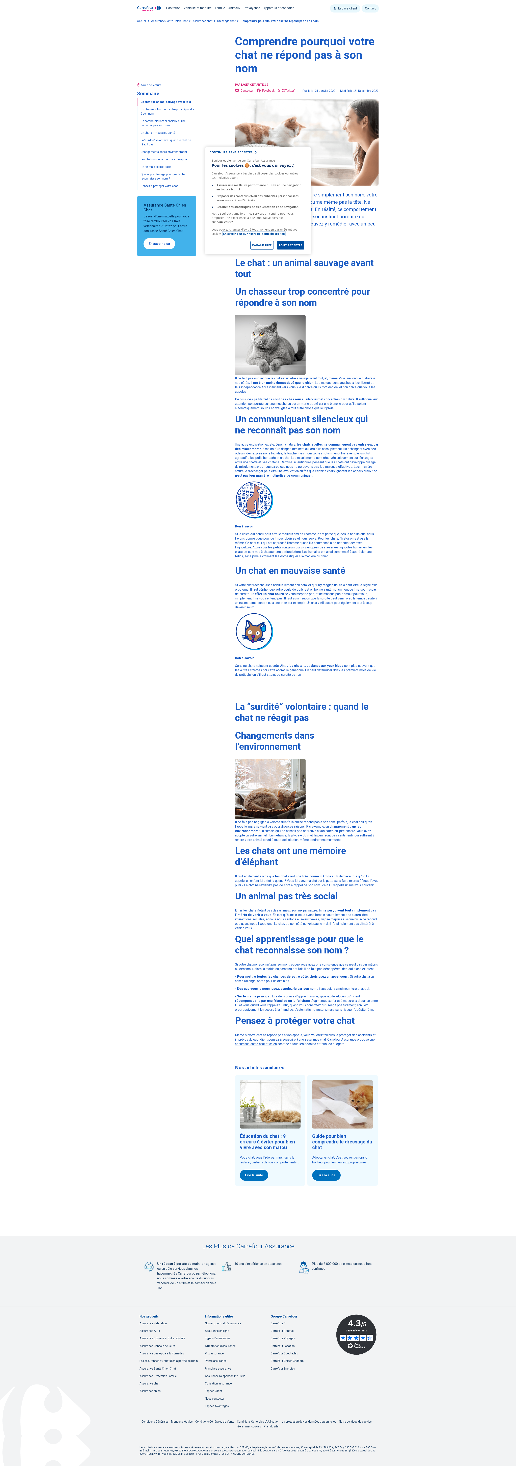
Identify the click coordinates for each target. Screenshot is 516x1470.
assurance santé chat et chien (256, 1044)
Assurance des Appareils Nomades (161, 1353)
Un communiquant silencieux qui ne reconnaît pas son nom (163, 123)
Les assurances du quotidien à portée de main (168, 1360)
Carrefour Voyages (283, 1338)
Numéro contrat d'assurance (223, 1323)
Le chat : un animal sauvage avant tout (166, 101)
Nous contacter (214, 1398)
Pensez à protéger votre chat (159, 186)
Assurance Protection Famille (158, 1376)
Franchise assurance (218, 1368)
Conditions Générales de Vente (215, 1421)
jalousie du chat (302, 835)
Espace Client (213, 1391)
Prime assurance (216, 1360)
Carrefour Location (283, 1346)
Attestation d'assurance (220, 1346)
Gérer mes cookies (249, 1426)
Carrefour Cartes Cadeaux (287, 1360)
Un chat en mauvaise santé (158, 132)
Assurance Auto (149, 1330)
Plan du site (271, 1426)
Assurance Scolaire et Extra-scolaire (162, 1338)
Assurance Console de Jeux (157, 1346)
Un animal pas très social (157, 166)
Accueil (141, 21)
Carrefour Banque (282, 1330)
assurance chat (315, 1039)
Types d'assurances (217, 1338)
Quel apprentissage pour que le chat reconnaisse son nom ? (163, 176)
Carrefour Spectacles (284, 1353)
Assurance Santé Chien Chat (169, 21)
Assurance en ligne (217, 1330)
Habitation (173, 8)
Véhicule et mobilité (198, 8)
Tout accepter (291, 245)
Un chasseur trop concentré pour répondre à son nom (168, 111)
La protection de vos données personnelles (309, 1421)
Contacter (247, 90)
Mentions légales (182, 1421)
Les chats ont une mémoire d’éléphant (165, 159)
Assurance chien (150, 1391)
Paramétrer (262, 245)
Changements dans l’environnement (164, 151)
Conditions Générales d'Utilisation (258, 1421)
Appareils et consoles (278, 8)
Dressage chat (226, 21)
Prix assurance (214, 1353)
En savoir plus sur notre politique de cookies (254, 234)
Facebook (268, 90)
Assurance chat (202, 21)
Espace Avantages (217, 1406)
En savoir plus (159, 244)
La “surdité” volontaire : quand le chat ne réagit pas (166, 142)
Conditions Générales (155, 1421)
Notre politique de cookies (355, 1421)
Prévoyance (251, 8)
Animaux (234, 8)
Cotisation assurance (218, 1383)
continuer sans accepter (231, 152)
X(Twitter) (288, 90)
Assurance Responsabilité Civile (225, 1376)
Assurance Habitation (153, 1323)
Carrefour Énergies (283, 1368)
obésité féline (365, 1010)
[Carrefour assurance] (149, 8)
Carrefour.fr (278, 1323)
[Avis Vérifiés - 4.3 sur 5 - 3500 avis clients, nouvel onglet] (356, 1334)
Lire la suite (254, 1175)
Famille (220, 8)
